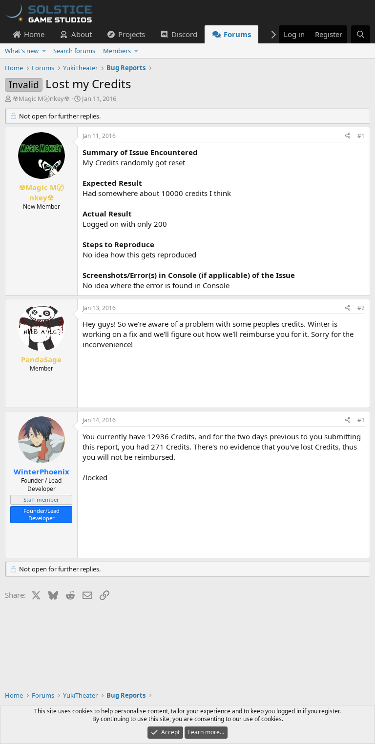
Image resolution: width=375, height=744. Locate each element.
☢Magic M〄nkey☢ (41, 98)
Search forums (74, 50)
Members (117, 50)
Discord (184, 34)
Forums (237, 34)
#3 (361, 420)
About (81, 34)
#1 (361, 136)
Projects (131, 34)
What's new (22, 50)
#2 (361, 308)
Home (34, 34)
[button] (44, 50)
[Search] (360, 34)
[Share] (347, 136)
